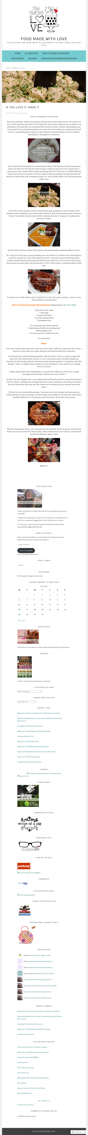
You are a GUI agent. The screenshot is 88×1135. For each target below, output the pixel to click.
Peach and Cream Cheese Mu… (46, 986)
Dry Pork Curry (23, 1073)
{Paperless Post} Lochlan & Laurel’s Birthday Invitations (38, 713)
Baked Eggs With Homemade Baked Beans (33, 1078)
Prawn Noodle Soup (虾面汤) (27, 1057)
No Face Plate (69, 305)
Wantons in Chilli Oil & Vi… (44, 973)
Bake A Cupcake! (44, 533)
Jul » (24, 620)
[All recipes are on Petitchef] (23, 869)
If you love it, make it (22, 107)
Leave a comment (21, 113)
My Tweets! (44, 1101)
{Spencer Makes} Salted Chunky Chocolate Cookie (36, 752)
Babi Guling (21, 1083)
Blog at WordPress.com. (44, 1131)
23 (42, 609)
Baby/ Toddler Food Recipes (55, 53)
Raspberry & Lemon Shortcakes (29, 762)
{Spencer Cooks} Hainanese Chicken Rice (33, 746)
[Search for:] (44, 565)
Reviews (32, 58)
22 (35, 609)
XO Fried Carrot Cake (25, 1067)
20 (19, 609)
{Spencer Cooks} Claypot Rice (28, 757)
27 (19, 614)
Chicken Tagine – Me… (42, 955)
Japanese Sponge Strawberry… (42, 961)
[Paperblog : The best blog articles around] (22, 885)
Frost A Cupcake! (26, 550)
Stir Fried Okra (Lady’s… (43, 979)
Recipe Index (17, 58)
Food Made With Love (44, 39)
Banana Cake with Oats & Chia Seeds (31, 1088)
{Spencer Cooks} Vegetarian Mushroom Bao (34, 731)
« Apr (19, 620)
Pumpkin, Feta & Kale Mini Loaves (30, 726)
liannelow (27, 979)
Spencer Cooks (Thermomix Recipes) (59, 58)
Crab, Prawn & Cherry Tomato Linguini (32, 1047)
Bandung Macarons (24, 1093)
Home (17, 53)
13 (19, 605)
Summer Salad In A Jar (25, 736)
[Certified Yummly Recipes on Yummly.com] (44, 773)
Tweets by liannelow (25, 1105)
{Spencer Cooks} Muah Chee (28, 741)
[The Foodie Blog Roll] (26, 895)
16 (42, 605)
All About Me (31, 53)
